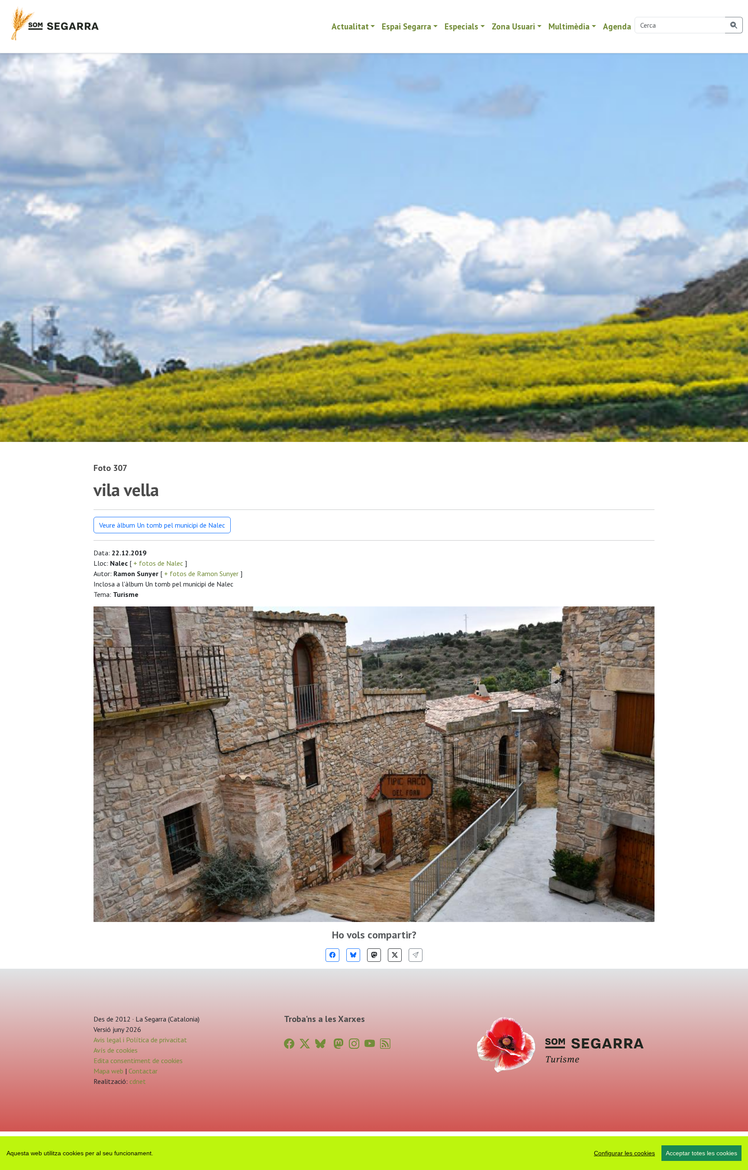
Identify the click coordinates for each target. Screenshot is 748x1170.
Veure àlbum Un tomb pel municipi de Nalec (162, 525)
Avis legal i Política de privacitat (140, 1039)
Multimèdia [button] (569, 26)
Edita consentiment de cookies (138, 1060)
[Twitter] (395, 955)
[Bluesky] (353, 955)
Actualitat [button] (350, 26)
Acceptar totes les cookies (701, 1153)
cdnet (137, 1081)
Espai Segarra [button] (406, 26)
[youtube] (369, 1044)
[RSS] (385, 1044)
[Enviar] (415, 955)
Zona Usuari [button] (513, 26)
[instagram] (354, 1044)
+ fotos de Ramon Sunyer (201, 573)
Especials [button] (461, 26)
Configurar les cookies (624, 1153)
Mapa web (108, 1071)
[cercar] (734, 25)
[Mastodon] (374, 955)
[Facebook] (332, 955)
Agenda (617, 26)
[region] (374, 1153)
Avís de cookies (116, 1050)
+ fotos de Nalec (158, 563)
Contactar (143, 1071)
